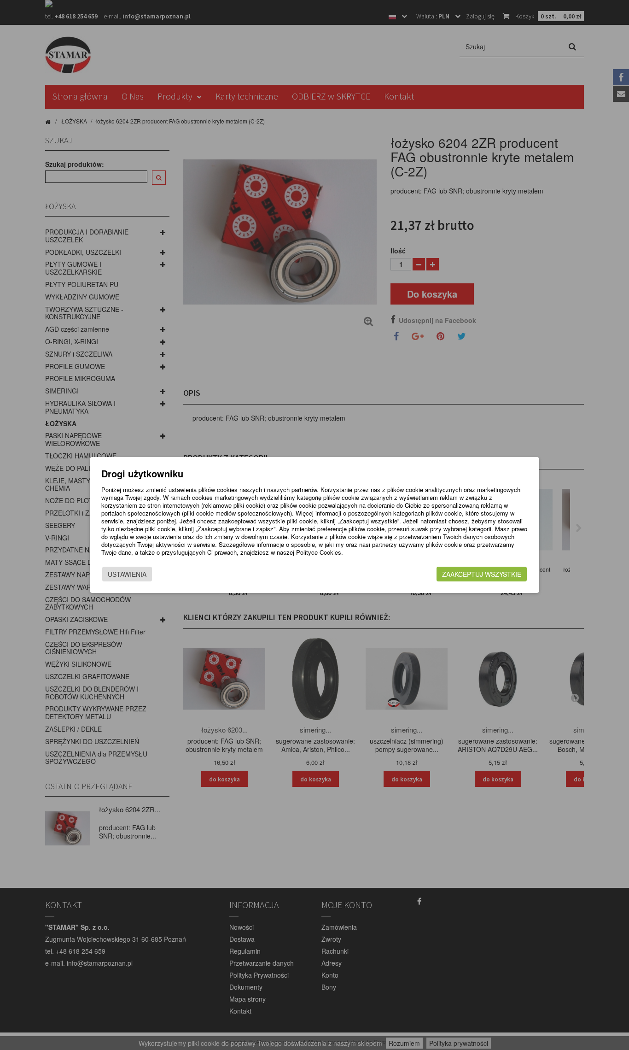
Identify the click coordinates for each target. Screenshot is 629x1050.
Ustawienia (127, 574)
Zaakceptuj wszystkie (481, 574)
